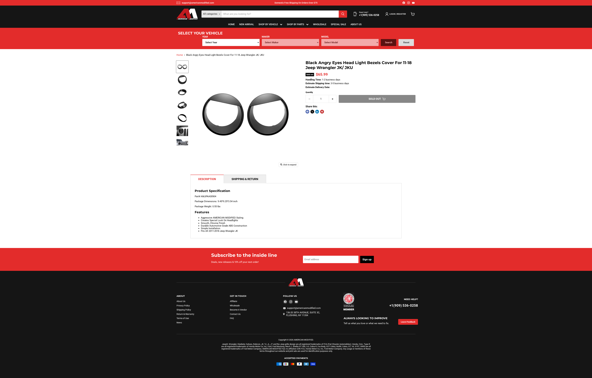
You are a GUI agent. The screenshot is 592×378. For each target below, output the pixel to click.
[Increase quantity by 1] (333, 99)
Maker (266, 36)
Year (205, 36)
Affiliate (233, 301)
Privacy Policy (183, 305)
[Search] (343, 14)
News (179, 322)
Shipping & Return (245, 179)
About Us (356, 24)
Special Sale (338, 24)
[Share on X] (312, 111)
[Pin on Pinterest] (322, 111)
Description (207, 179)
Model (325, 36)
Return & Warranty (185, 314)
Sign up (367, 259)
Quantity (309, 92)
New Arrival (246, 24)
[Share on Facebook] (307, 111)
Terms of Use (183, 318)
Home (231, 24)
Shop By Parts (296, 24)
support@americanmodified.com (198, 3)
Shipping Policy (184, 310)
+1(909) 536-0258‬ (403, 305)
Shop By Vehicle (268, 24)
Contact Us (235, 314)
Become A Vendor (238, 310)
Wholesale (319, 24)
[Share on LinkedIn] (317, 111)
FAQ (232, 318)
